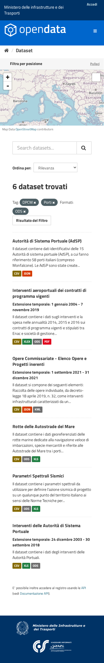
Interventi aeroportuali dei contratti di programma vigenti (49, 293)
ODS (37, 341)
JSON (27, 273)
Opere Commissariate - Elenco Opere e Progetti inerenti (49, 361)
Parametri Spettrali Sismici (38, 475)
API (83, 587)
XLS (36, 459)
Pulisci (95, 63)
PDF (47, 341)
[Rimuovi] (35, 202)
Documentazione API (34, 593)
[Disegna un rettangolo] (96, 77)
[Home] (6, 50)
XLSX (27, 341)
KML (37, 409)
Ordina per (21, 168)
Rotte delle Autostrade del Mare (43, 426)
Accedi (92, 4)
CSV (16, 273)
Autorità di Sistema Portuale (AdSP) (47, 240)
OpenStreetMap (26, 129)
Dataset (24, 50)
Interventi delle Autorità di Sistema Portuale (46, 528)
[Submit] (84, 147)
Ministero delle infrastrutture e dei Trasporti (34, 10)
